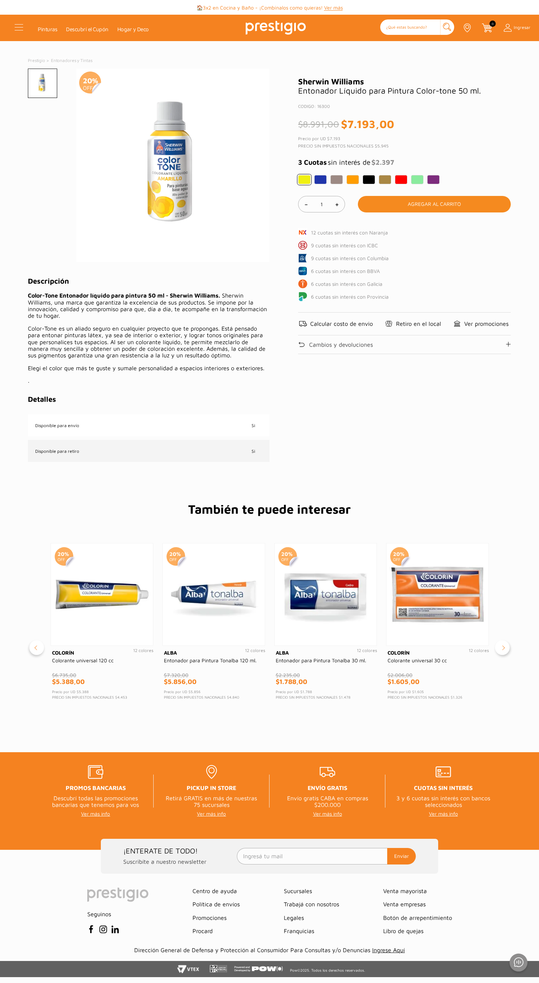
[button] (417, 27)
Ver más (333, 7)
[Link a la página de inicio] (37, 61)
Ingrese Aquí (388, 950)
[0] (486, 28)
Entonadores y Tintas (71, 60)
